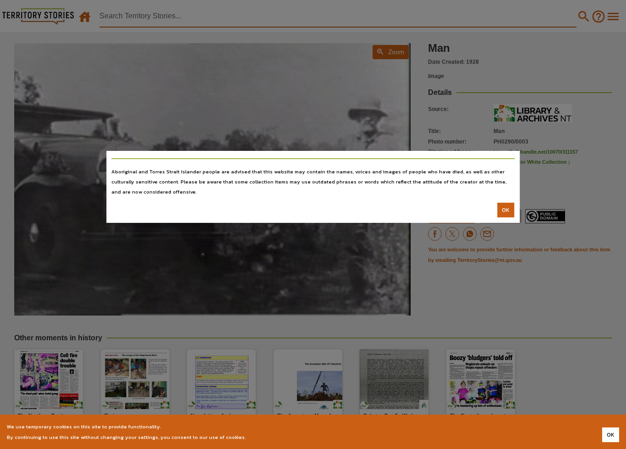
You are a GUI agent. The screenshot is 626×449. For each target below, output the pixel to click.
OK (506, 210)
